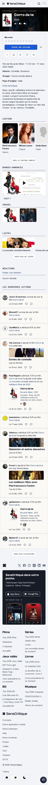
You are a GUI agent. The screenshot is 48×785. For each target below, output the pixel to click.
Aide (4, 733)
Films (16, 11)
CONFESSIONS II (33, 696)
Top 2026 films (9, 637)
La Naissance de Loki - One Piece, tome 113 (12, 700)
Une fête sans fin (10, 695)
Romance (24, 71)
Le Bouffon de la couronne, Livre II (33, 672)
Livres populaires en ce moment (34, 679)
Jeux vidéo (9, 656)
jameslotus (14, 417)
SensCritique (7, 11)
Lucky (28, 644)
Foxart (12, 465)
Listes (6, 233)
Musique (30, 686)
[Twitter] (19, 566)
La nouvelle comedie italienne (22, 381)
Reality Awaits (31, 701)
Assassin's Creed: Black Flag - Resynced (10, 672)
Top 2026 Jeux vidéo (12, 661)
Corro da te (32, 11)
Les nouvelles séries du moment (34, 650)
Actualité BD (8, 706)
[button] (44, 3)
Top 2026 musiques (34, 692)
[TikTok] (34, 566)
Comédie (23, 11)
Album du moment (33, 705)
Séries (29, 632)
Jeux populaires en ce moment (11, 680)
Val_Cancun (15, 343)
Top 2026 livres (32, 662)
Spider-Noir (30, 641)
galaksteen (14, 502)
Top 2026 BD (8, 691)
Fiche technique (9, 86)
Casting (7, 118)
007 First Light (9, 665)
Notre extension (9, 729)
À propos (6, 720)
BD (4, 686)
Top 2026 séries (32, 637)
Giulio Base (41, 145)
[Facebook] (24, 566)
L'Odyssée (7, 646)
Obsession (7, 642)
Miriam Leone (25, 145)
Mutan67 (13, 312)
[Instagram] (29, 566)
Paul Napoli (14, 375)
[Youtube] (44, 566)
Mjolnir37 (13, 538)
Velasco (13, 432)
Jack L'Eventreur (17, 297)
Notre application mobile (13, 724)
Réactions (8, 268)
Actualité (6, 651)
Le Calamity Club (33, 666)
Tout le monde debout (21, 76)
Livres (29, 656)
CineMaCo (14, 327)
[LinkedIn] (39, 566)
